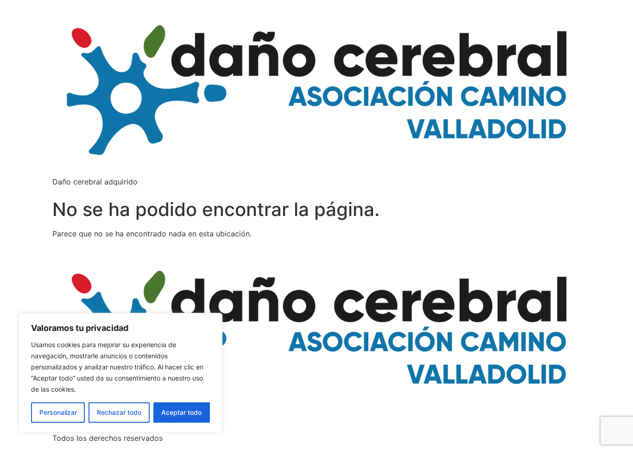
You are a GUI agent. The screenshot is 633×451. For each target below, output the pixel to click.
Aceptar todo (181, 412)
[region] (120, 372)
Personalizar (58, 412)
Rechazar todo (119, 412)
